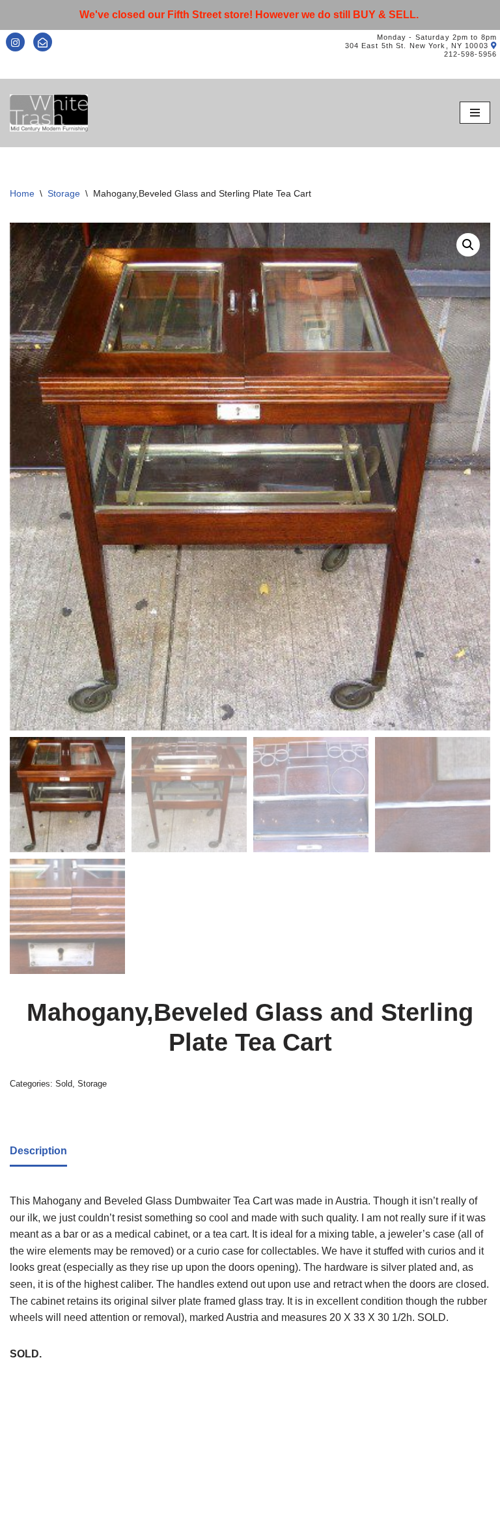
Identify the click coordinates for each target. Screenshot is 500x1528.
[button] (468, 245)
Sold (63, 1084)
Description (38, 1150)
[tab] (38, 1152)
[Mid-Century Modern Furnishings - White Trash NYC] (49, 113)
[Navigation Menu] (475, 113)
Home (22, 193)
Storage (64, 193)
